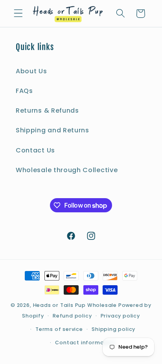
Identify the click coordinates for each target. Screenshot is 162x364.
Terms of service (59, 329)
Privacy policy (120, 315)
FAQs (24, 90)
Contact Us (35, 150)
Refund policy (72, 315)
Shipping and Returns (52, 130)
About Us (31, 71)
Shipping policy (113, 329)
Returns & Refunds (47, 110)
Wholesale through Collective (67, 170)
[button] (18, 14)
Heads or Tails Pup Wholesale (75, 305)
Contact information (85, 342)
